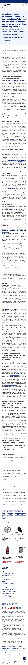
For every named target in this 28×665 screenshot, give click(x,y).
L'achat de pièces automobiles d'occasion (13, 80)
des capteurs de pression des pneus (16, 209)
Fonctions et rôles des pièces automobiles (13, 31)
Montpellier (4, 648)
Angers (22, 650)
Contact (4, 581)
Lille (17, 648)
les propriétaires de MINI (11, 309)
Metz (15, 656)
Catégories (9, 663)
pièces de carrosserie (9, 123)
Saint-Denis (13, 652)
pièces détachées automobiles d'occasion (13, 37)
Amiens (6, 656)
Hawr (3, 650)
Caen (19, 658)
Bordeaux (14, 648)
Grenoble (16, 650)
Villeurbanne (7, 652)
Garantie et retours (6, 575)
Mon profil (24, 663)
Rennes (20, 648)
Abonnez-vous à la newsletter (9, 583)
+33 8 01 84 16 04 (7, 596)
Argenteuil (12, 658)
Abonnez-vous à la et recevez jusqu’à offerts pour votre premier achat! (13, 1)
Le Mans (18, 652)
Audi (11, 108)
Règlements (4, 571)
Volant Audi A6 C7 (14, 375)
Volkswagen (5, 108)
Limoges (22, 654)
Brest (19, 654)
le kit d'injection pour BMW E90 (14, 187)
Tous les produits (6, 579)
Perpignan (11, 656)
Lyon (10, 646)
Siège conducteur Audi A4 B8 (9, 385)
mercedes (10, 514)
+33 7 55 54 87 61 (7, 595)
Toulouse (13, 646)
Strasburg (9, 648)
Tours (3, 656)
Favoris (19, 663)
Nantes (20, 646)
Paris (3, 646)
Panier (14, 662)
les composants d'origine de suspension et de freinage (14, 230)
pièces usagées (6, 40)
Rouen (3, 658)
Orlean (22, 656)
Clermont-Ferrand (13, 654)
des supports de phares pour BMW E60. (13, 139)
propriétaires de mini (20, 514)
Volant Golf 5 (9, 376)
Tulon (12, 650)
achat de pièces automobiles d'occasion (13, 511)
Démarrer (4, 663)
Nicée (17, 646)
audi (4, 517)
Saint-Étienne (7, 650)
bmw (4, 514)
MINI (25, 106)
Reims (24, 648)
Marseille (6, 646)
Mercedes (20, 106)
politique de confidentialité (8, 573)
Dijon (20, 650)
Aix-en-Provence (5, 654)
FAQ (3, 577)
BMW (15, 106)
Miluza (16, 658)
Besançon (18, 656)
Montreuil (7, 658)
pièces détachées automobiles (10, 34)
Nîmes (3, 652)
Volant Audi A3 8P (20, 373)
